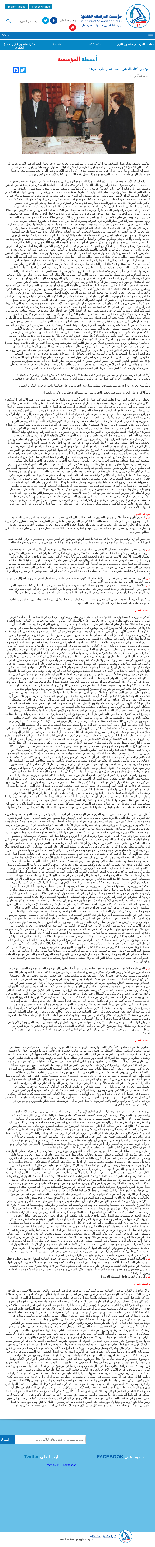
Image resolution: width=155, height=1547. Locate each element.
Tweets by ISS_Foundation (60, 1465)
